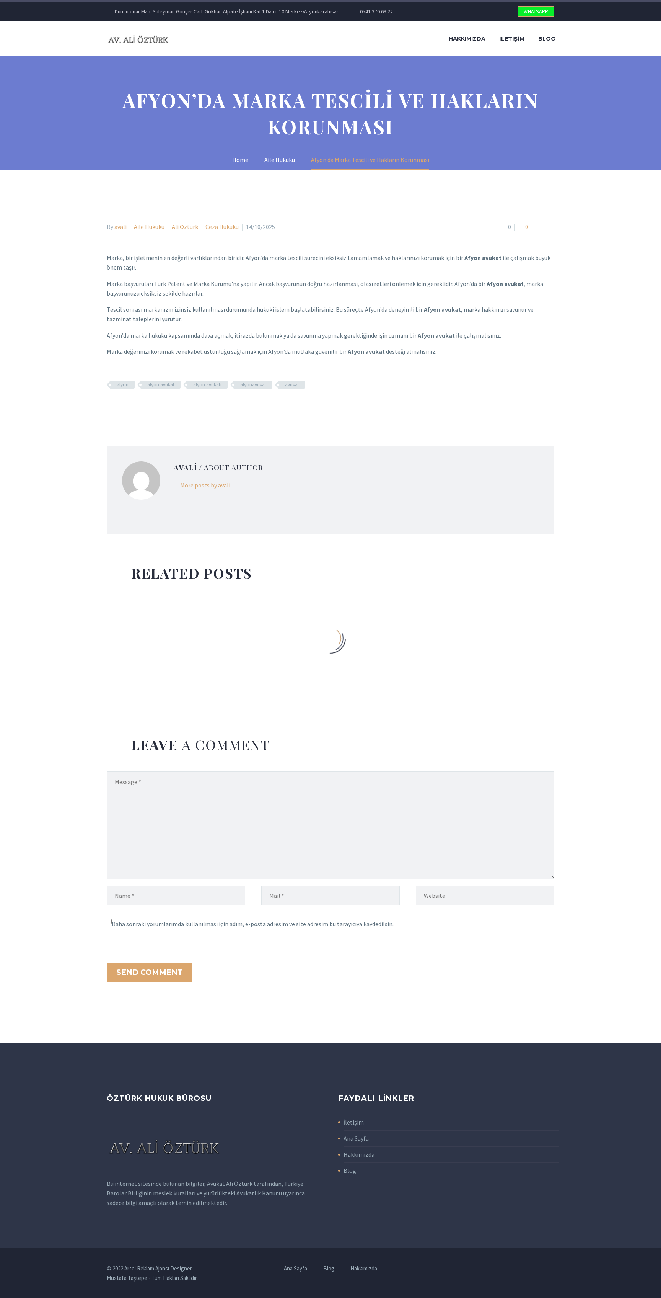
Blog (546, 38)
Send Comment (149, 972)
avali (120, 227)
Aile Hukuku (149, 227)
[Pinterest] (458, 11)
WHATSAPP (536, 11)
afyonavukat (253, 384)
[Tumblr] (145, 407)
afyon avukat (160, 384)
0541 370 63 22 (376, 11)
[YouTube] (469, 11)
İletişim (511, 38)
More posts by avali (205, 485)
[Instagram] (446, 11)
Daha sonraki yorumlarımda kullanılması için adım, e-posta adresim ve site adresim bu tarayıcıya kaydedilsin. (253, 924)
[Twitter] (435, 11)
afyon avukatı (207, 384)
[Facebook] (423, 11)
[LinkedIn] (156, 407)
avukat (292, 384)
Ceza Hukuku (222, 227)
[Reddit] (167, 407)
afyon (123, 384)
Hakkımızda (467, 38)
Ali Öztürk (185, 227)
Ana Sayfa (356, 1138)
